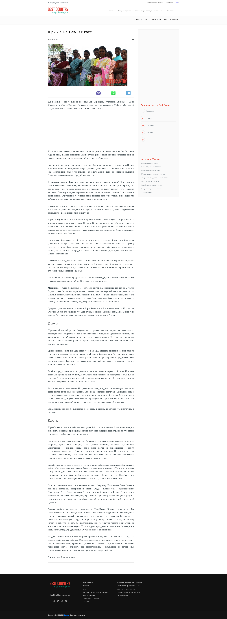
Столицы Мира (146, 192)
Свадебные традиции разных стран (154, 178)
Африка (86, 602)
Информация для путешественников (149, 11)
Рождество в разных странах (151, 189)
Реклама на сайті (123, 595)
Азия (85, 589)
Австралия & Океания (91, 598)
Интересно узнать (124, 11)
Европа (86, 586)
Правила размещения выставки (128, 592)
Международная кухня (149, 163)
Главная (137, 20)
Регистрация (169, 3)
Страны (111, 11)
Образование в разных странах (153, 174)
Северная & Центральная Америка (95, 592)
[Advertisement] (91, 130)
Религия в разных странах (151, 167)
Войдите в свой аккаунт (155, 3)
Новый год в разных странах (151, 185)
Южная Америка (89, 595)
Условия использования (126, 589)
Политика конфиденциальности (128, 586)
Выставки (170, 11)
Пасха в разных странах (150, 181)
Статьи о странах (149, 20)
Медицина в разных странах (151, 170)
